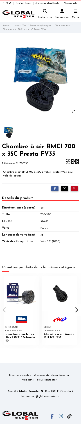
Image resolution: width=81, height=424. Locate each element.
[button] (4, 310)
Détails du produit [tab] (17, 198)
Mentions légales (24, 3)
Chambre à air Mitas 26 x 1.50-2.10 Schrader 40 (20, 337)
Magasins (28, 379)
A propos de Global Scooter (48, 3)
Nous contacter (71, 3)
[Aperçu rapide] (35, 282)
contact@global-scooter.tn (42, 396)
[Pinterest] (74, 188)
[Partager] (54, 188)
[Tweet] (64, 188)
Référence (8, 163)
